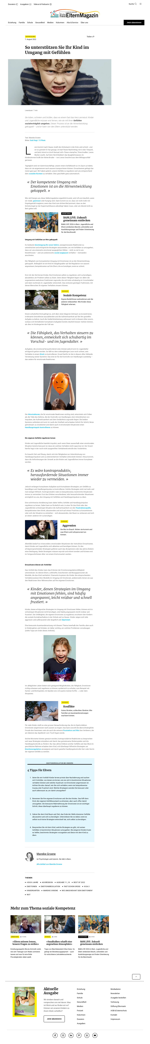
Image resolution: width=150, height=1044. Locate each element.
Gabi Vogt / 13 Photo (37, 140)
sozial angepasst (61, 253)
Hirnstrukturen (34, 414)
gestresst (37, 201)
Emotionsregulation (33, 749)
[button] (90, 36)
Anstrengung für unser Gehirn (47, 245)
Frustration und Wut (71, 730)
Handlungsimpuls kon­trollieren (37, 427)
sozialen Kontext (36, 174)
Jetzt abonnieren (134, 22)
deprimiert (66, 620)
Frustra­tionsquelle (83, 508)
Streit (42, 354)
